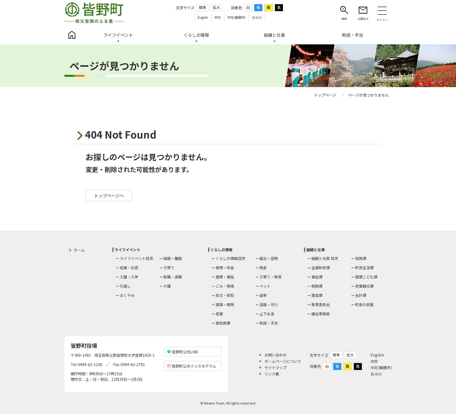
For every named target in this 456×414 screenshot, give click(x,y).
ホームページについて (282, 361)
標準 (202, 7)
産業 (219, 313)
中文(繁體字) (381, 367)
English (377, 355)
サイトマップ (275, 367)
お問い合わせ (275, 355)
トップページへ (109, 195)
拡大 (216, 7)
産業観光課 (364, 286)
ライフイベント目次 (136, 258)
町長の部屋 (364, 304)
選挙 (263, 295)
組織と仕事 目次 (324, 258)
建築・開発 (225, 304)
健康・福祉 (225, 276)
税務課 (316, 286)
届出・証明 (268, 258)
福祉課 (316, 276)
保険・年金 (225, 267)
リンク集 (271, 374)
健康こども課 (366, 276)
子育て (168, 267)
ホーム (79, 250)
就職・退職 (172, 276)
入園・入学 (129, 276)
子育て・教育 (270, 276)
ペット (264, 286)
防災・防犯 (225, 295)
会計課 (360, 295)
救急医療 (223, 323)
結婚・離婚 (172, 258)
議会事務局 (320, 313)
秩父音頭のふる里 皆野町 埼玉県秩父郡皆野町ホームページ (94, 12)
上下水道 (266, 313)
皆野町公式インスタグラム (194, 366)
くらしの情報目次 (230, 258)
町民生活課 (364, 267)
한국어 (376, 374)
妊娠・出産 (129, 267)
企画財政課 (320, 267)
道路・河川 (268, 304)
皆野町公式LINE (185, 351)
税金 (263, 267)
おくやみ (127, 295)
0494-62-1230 (90, 364)
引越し (125, 286)
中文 (374, 361)
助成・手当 (268, 323)
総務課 (360, 258)
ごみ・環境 (225, 286)
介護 (167, 286)
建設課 (316, 295)
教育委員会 (320, 304)
